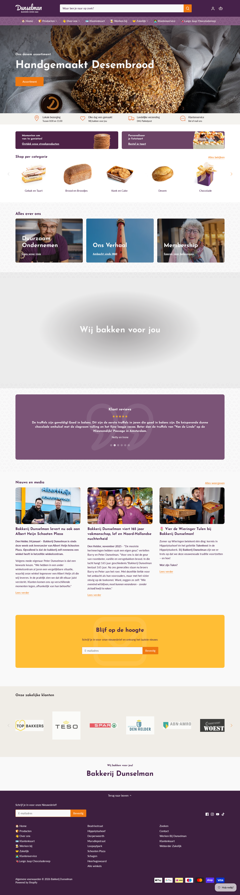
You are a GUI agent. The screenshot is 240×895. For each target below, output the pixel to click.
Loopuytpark (94, 846)
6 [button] (129, 445)
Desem (162, 190)
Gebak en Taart (34, 190)
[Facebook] (207, 814)
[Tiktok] (223, 814)
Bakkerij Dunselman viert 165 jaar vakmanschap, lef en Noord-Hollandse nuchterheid (119, 534)
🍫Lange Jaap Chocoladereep (32, 861)
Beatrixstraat (95, 825)
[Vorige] (8, 174)
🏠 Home (21, 825)
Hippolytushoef (96, 831)
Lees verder (22, 592)
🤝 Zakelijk (22, 851)
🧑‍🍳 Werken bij (23, 846)
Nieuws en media (29, 482)
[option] (120, 69)
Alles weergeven (215, 483)
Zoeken (164, 825)
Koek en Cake (119, 190)
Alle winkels (94, 866)
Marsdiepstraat (96, 841)
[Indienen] (188, 8)
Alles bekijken (216, 157)
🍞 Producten (23, 831)
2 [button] (114, 445)
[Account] (213, 8)
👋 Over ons (22, 836)
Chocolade (205, 190)
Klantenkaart (167, 841)
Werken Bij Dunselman (173, 836)
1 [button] (111, 445)
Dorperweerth (95, 836)
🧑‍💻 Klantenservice (26, 856)
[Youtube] (217, 814)
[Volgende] (231, 174)
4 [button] (122, 445)
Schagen (92, 856)
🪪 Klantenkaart (25, 841)
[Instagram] (212, 814)
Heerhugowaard (96, 861)
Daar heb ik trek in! (33, 88)
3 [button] (118, 445)
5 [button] (125, 445)
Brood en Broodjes (76, 190)
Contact (164, 831)
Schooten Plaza (96, 851)
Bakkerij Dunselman (61, 879)
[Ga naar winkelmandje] (221, 8)
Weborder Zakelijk (170, 846)
